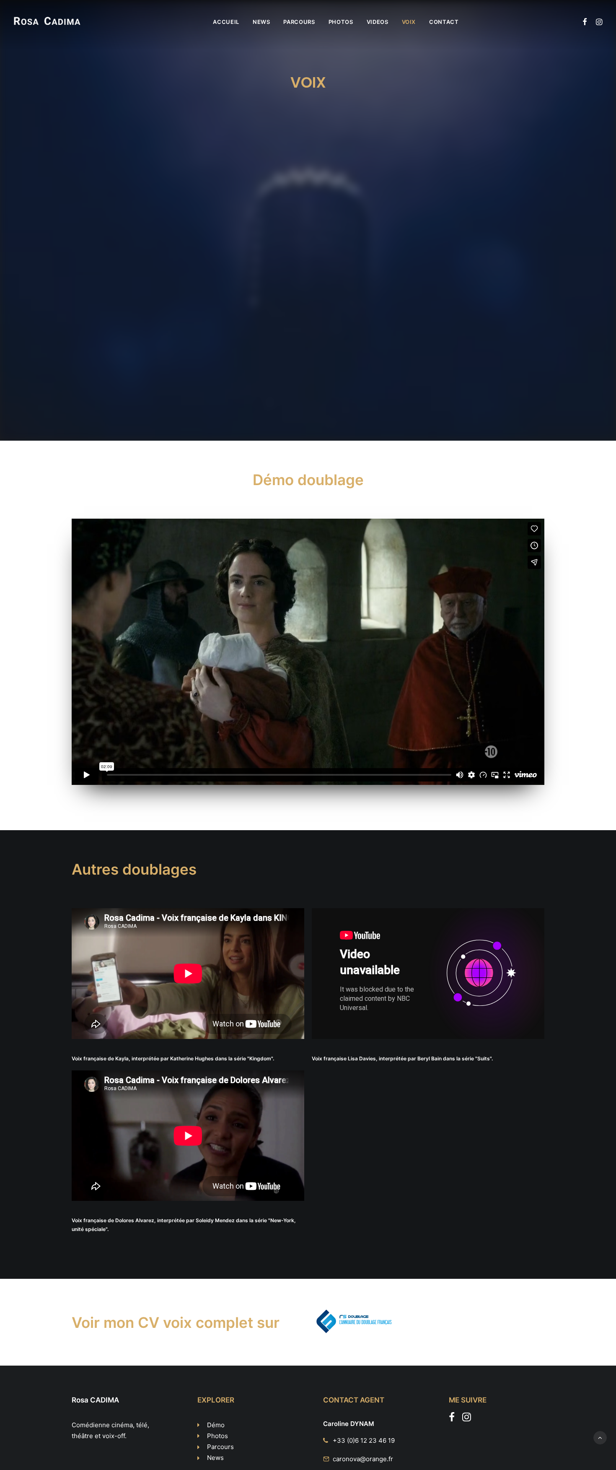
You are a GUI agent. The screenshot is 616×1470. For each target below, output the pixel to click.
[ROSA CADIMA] (47, 21)
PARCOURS (299, 21)
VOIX (409, 21)
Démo (216, 1425)
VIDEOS (377, 21)
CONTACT (444, 21)
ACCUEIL (226, 21)
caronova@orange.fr (363, 1459)
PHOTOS (341, 21)
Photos (217, 1436)
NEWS (261, 21)
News (215, 1458)
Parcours (220, 1447)
